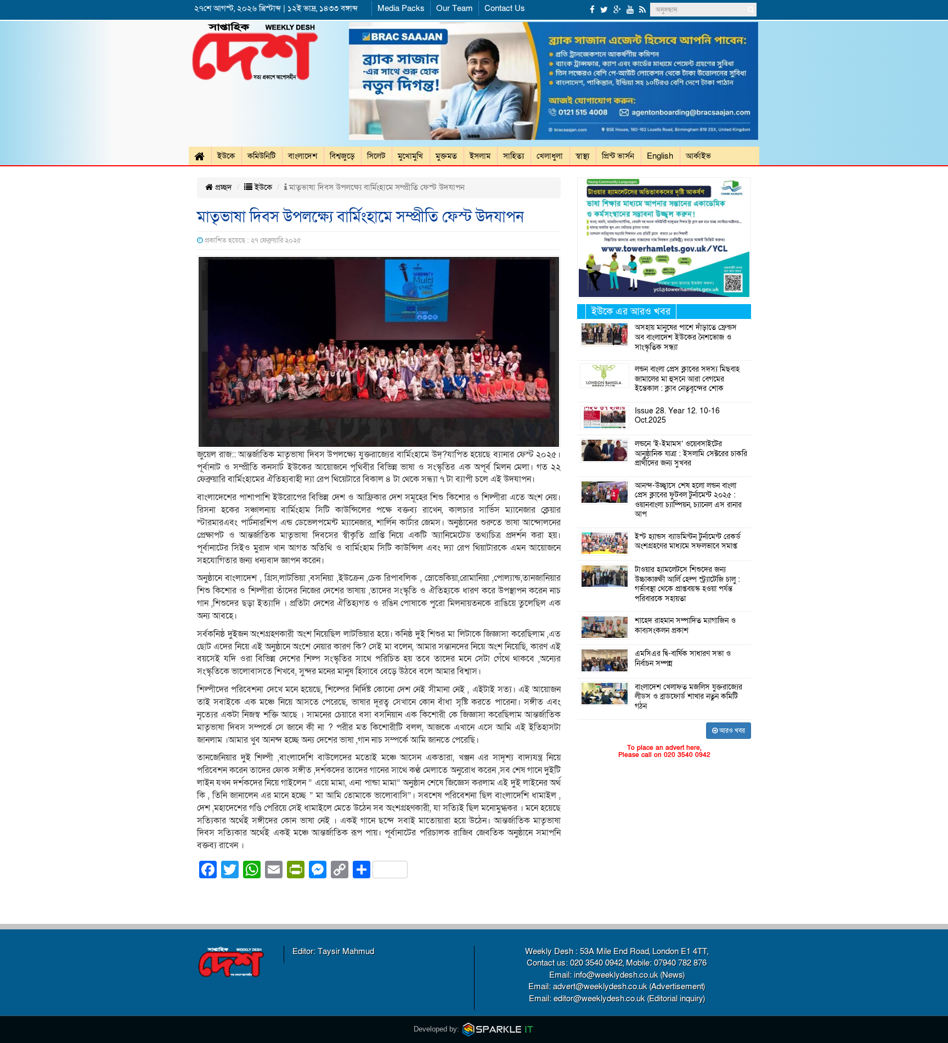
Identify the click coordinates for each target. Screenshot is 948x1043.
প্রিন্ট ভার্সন (618, 155)
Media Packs (401, 8)
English (660, 155)
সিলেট (376, 155)
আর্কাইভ (698, 155)
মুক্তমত (446, 155)
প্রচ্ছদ (222, 187)
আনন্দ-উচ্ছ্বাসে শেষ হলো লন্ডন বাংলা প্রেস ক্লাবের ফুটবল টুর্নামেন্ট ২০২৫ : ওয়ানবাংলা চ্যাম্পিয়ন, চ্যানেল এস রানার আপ (688, 500)
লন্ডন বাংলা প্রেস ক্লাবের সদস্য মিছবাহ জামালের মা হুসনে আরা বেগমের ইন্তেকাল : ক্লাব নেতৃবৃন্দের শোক (687, 379)
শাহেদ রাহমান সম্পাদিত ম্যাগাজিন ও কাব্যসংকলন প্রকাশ (685, 626)
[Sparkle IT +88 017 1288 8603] (498, 1029)
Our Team (454, 8)
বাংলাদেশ (302, 155)
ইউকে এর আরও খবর (630, 311)
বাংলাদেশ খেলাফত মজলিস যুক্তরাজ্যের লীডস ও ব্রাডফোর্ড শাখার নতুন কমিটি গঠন (688, 696)
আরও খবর (731, 730)
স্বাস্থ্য (582, 155)
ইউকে (226, 155)
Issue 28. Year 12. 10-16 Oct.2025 (677, 416)
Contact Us (504, 8)
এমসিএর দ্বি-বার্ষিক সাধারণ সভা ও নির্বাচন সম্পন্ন (683, 659)
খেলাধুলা (550, 155)
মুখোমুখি (410, 155)
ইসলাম (480, 155)
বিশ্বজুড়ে (342, 155)
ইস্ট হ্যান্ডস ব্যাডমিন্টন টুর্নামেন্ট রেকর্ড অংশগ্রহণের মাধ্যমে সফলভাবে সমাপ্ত (688, 542)
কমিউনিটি (261, 155)
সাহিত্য (513, 155)
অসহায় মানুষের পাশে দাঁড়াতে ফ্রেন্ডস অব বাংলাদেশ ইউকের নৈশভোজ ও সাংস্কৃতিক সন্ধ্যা (686, 337)
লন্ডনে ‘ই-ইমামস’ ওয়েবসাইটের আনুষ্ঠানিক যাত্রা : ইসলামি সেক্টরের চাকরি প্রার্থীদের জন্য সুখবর (691, 453)
